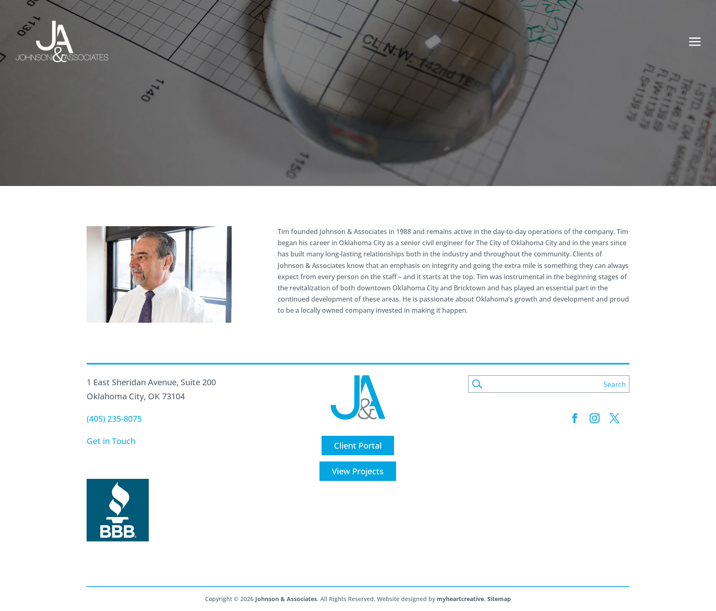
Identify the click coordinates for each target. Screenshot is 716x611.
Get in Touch (111, 441)
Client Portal (358, 445)
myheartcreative (460, 599)
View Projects (358, 471)
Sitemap (499, 599)
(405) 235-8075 (114, 418)
